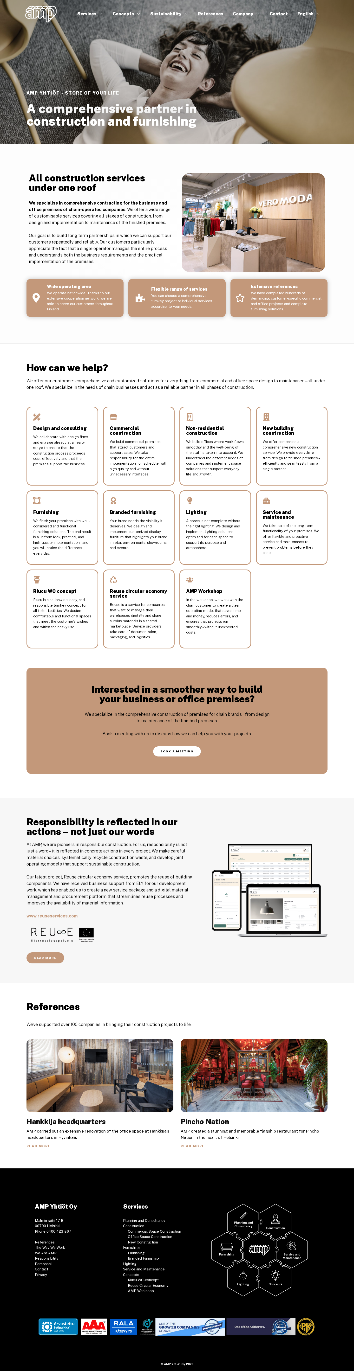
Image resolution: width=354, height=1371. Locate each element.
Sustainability (166, 13)
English (305, 13)
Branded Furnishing (143, 1258)
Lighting (196, 512)
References (210, 13)
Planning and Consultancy (144, 1220)
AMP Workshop (204, 591)
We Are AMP (46, 1253)
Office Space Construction (150, 1237)
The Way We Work (50, 1247)
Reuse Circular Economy (148, 1285)
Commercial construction (125, 430)
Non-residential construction (205, 430)
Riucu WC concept (55, 591)
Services (86, 13)
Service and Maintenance (144, 1269)
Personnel (43, 1264)
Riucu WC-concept (143, 1280)
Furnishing (46, 512)
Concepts (123, 13)
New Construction (143, 1242)
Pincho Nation (205, 1121)
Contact (279, 13)
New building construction (278, 430)
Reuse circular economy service (138, 593)
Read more (38, 1146)
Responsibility (46, 1258)
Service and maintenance (278, 514)
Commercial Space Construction (154, 1231)
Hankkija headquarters (66, 1121)
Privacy (41, 1275)
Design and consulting (60, 428)
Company (243, 13)
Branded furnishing (133, 512)
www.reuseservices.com (52, 915)
